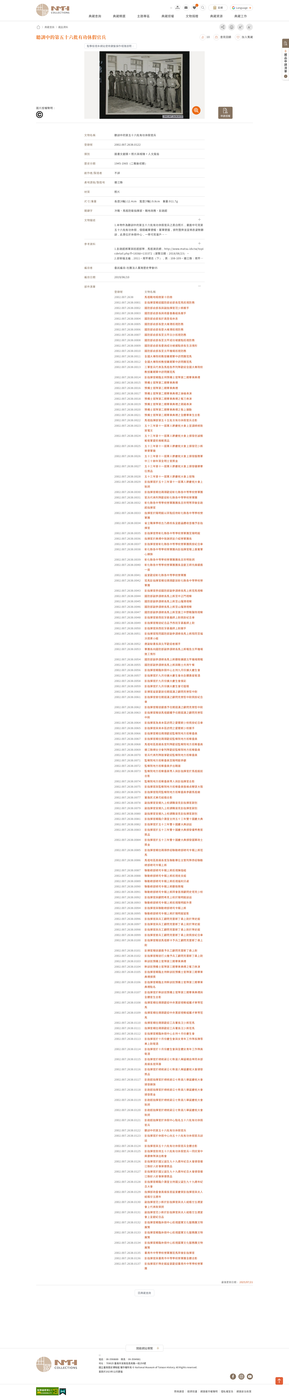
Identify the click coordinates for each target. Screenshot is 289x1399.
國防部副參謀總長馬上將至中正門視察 (168, 596)
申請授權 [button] (225, 116)
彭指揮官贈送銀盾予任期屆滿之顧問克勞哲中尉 (173, 707)
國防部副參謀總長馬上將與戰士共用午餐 (169, 665)
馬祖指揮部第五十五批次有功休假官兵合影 (170, 420)
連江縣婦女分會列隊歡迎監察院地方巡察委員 (172, 749)
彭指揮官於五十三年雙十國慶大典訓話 (168, 824)
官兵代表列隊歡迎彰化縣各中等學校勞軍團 (170, 497)
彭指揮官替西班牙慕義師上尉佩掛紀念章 (169, 617)
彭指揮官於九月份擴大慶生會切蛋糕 (166, 686)
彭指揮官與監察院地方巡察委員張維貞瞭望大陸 (173, 786)
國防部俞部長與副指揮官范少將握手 (166, 308)
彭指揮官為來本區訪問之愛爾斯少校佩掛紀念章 (173, 722)
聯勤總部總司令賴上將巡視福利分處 (166, 881)
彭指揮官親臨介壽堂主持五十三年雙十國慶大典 (173, 819)
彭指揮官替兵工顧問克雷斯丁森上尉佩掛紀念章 (173, 935)
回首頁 (38, 27)
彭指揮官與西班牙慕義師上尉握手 (165, 628)
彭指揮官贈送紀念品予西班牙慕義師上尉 (169, 623)
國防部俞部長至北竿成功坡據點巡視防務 (169, 340)
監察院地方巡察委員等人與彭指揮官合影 (169, 781)
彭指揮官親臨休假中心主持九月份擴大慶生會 (172, 670)
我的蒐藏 (194, 8)
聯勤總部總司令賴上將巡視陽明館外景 (168, 902)
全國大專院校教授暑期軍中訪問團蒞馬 (168, 356)
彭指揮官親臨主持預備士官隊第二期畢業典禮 (172, 377)
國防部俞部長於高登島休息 (161, 318)
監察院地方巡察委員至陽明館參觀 (165, 760)
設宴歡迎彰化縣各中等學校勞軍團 (165, 575)
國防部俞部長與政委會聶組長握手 (165, 313)
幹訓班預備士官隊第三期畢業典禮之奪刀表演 (172, 966)
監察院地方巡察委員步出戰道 (162, 766)
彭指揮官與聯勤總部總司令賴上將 (165, 908)
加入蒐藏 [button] (247, 37)
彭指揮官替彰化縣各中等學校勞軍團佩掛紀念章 (173, 544)
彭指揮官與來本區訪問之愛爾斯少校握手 (169, 728)
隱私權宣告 (227, 1391)
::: (171, 7)
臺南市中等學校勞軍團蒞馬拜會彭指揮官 (169, 1253)
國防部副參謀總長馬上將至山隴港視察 (168, 601)
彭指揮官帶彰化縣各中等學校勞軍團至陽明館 (172, 533)
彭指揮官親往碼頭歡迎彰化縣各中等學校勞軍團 (173, 492)
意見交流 (186, 8)
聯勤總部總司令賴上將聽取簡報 (163, 886)
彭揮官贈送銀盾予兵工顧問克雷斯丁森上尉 (170, 950)
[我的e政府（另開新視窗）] (62, 1392)
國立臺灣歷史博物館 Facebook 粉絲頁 (233, 1377)
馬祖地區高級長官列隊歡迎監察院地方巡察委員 (173, 744)
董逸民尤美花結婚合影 (158, 797)
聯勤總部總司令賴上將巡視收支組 (165, 875)
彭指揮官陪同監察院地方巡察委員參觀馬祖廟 (172, 792)
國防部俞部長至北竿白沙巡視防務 (165, 335)
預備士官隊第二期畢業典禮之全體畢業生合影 (172, 415)
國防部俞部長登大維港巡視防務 (163, 324)
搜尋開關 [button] (203, 8)
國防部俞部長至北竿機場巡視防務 (165, 351)
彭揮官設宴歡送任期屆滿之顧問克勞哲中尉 (170, 691)
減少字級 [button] (249, 27)
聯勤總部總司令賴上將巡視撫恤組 (165, 870)
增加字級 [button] (240, 27)
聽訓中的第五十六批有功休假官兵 (165, 1130)
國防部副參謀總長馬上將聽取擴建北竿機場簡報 (173, 659)
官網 (220, 7)
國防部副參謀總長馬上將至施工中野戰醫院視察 (173, 612)
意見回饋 (225, 37)
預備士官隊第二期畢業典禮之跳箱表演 (168, 404)
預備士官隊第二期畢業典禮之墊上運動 (168, 409)
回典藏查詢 (144, 1293)
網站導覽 (178, 8)
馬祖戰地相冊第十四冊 (158, 297)
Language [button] (242, 7)
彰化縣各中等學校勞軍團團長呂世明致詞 (169, 559)
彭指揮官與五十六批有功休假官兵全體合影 (170, 1146)
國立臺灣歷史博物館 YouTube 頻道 (250, 1377)
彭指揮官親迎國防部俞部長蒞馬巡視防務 (169, 302)
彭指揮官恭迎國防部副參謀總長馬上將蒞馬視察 (173, 590)
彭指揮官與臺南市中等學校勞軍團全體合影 (170, 1258)
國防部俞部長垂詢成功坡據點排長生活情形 (170, 345)
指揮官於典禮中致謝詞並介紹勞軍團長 (168, 538)
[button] (205, 37)
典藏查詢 (49, 27)
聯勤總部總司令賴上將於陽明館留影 (166, 913)
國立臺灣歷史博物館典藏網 (54, 10)
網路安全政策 (243, 1391)
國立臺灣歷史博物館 (64, 1364)
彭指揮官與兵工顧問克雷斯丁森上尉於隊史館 (172, 919)
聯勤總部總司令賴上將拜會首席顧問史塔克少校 (173, 892)
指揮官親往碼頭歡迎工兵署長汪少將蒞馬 (169, 1022)
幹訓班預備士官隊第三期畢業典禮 (165, 961)
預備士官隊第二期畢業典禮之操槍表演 (168, 393)
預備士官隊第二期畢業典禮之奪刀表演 (168, 398)
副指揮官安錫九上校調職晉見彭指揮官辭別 (170, 803)
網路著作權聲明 (209, 1391)
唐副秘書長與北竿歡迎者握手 (162, 644)
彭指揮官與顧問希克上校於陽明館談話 (168, 897)
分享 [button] (222, 27)
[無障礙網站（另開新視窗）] (47, 1391)
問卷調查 (179, 1391)
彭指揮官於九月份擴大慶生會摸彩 (165, 681)
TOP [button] (279, 1381)
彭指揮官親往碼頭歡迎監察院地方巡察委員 (170, 733)
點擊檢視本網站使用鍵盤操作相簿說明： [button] (110, 46)
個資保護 (192, 1391)
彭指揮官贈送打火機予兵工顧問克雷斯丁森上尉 (173, 956)
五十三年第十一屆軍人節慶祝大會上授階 (169, 476)
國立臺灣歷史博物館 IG (241, 1377)
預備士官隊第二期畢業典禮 (161, 382)
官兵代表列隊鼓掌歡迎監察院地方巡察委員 (170, 755)
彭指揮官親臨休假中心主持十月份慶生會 (169, 1033)
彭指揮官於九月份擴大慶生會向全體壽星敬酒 (172, 675)
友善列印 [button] (231, 27)
